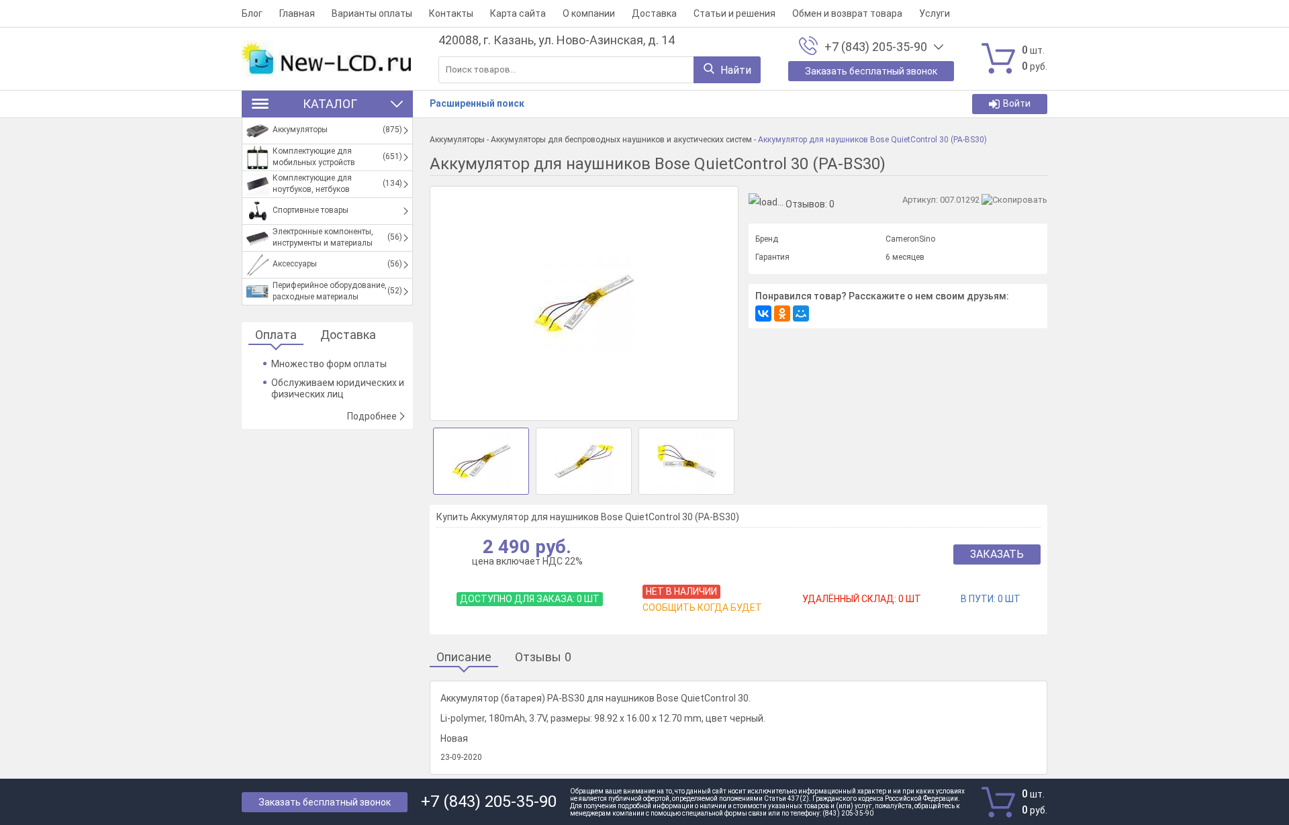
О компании (589, 13)
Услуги (934, 13)
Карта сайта (518, 13)
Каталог (330, 104)
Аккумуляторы (457, 139)
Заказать (997, 554)
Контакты (451, 13)
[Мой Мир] (801, 313)
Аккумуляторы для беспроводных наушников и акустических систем (621, 139)
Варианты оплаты (372, 13)
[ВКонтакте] (763, 313)
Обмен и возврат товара (847, 13)
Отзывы (543, 657)
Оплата (276, 335)
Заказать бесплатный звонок (324, 802)
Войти (1017, 103)
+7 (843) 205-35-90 (875, 47)
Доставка (654, 13)
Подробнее (372, 416)
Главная (297, 13)
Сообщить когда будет (702, 607)
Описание (463, 657)
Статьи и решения (734, 13)
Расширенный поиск (477, 103)
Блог (252, 13)
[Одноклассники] (782, 313)
